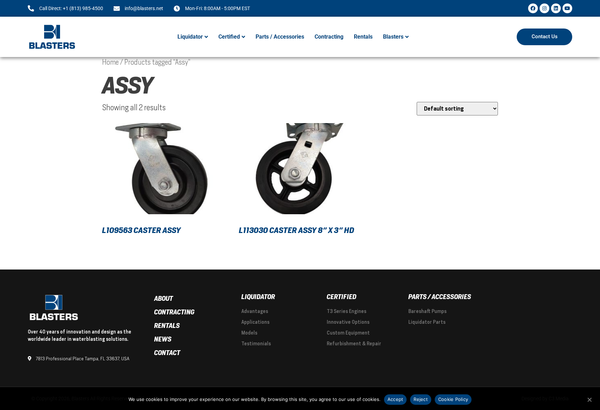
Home (110, 62)
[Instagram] (544, 8)
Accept (395, 399)
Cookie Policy (453, 399)
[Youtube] (567, 8)
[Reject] (589, 399)
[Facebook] (533, 8)
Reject (421, 399)
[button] (192, 37)
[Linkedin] (556, 8)
